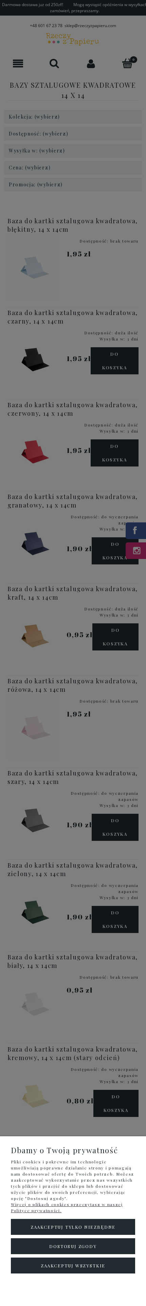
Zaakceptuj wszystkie (73, 1265)
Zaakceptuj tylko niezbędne (73, 1227)
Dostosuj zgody (72, 1246)
